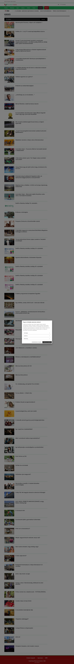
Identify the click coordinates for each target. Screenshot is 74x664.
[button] (37, 333)
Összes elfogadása (47, 342)
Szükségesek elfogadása (37, 342)
